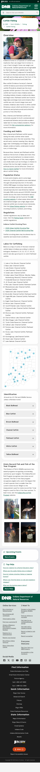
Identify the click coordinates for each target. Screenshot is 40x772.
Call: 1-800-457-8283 (19, 682)
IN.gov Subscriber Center (8, 646)
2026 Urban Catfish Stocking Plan (17, 228)
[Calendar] (29, 660)
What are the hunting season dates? (15, 585)
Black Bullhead (12, 406)
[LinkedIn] (21, 660)
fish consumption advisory (21, 125)
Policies (19, 700)
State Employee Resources (19, 711)
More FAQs (9, 589)
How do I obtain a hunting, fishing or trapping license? (17, 575)
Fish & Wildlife (15, 24)
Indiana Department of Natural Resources (21, 6)
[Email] (25, 660)
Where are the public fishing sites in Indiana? (17, 571)
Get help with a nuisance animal (26, 627)
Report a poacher (27, 636)
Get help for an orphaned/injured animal (26, 621)
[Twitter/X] (8, 660)
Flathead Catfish (12, 438)
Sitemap (19, 704)
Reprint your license (9, 638)
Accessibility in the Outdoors (27, 653)
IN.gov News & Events (19, 722)
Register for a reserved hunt (7, 633)
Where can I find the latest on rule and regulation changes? (19, 581)
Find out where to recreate (27, 616)
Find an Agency (19, 678)
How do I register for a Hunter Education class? (18, 568)
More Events (10, 557)
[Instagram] (12, 660)
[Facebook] (4, 660)
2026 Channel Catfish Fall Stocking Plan (19, 230)
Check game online (9, 619)
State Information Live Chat (19, 671)
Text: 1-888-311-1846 (19, 686)
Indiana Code (19, 729)
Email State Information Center (19, 675)
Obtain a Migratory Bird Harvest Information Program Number (9, 627)
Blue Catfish (11, 414)
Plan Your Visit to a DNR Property (27, 648)
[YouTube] (17, 660)
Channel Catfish (12, 430)
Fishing (25, 24)
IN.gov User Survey (19, 693)
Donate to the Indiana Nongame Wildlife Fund (28, 610)
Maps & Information (19, 718)
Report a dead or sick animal (28, 632)
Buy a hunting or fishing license (8, 610)
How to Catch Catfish (11, 169)
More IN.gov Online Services (9, 641)
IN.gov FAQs (19, 707)
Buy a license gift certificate (8, 614)
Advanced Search (19, 697)
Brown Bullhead (12, 422)
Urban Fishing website (17, 206)
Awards (19, 737)
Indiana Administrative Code (19, 733)
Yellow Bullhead (12, 454)
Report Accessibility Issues (19, 754)
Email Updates (19, 726)
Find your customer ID (10, 622)
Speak (19, 749)
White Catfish (11, 446)
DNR (6, 24)
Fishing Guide (18, 218)
